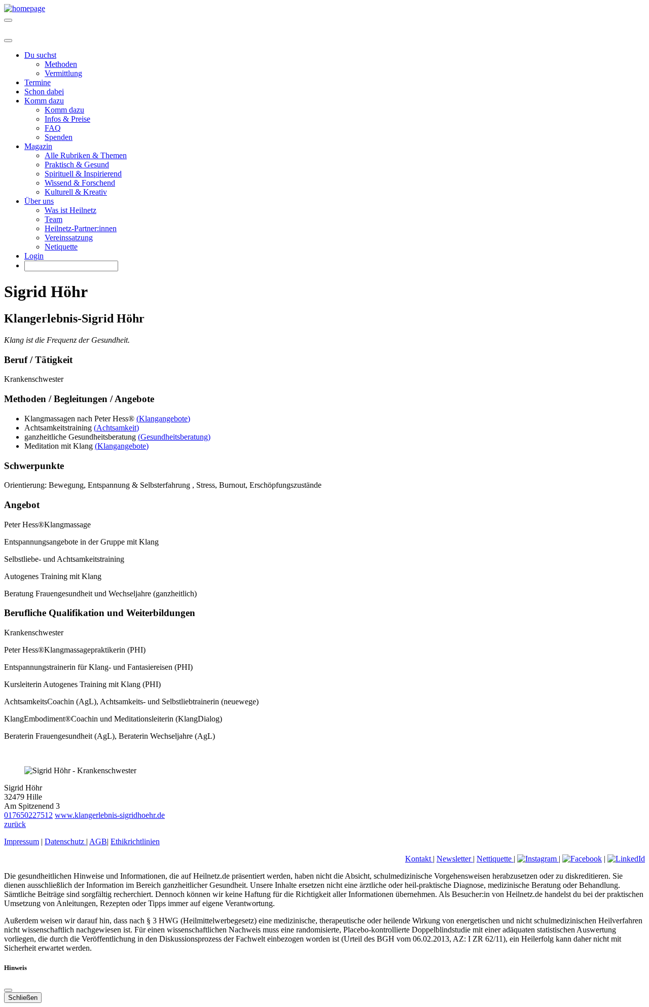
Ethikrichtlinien (135, 841)
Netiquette (61, 246)
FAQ (53, 128)
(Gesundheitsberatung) (174, 437)
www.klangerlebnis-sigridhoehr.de (110, 815)
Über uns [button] (39, 201)
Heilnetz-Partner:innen (81, 228)
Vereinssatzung (69, 237)
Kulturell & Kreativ (76, 192)
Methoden (61, 64)
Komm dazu (64, 109)
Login (34, 255)
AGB (98, 841)
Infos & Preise (67, 119)
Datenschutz (65, 841)
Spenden (59, 137)
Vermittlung (63, 73)
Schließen (23, 997)
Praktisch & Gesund (77, 164)
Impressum (21, 841)
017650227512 (28, 815)
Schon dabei (44, 91)
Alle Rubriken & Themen (86, 155)
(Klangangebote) (163, 418)
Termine (37, 82)
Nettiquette (495, 858)
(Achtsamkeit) (116, 427)
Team (53, 219)
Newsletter (455, 858)
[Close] (8, 40)
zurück (15, 824)
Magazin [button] (38, 146)
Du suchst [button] (40, 55)
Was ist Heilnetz (70, 210)
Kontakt (419, 858)
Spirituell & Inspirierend (83, 173)
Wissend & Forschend (80, 182)
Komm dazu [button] (44, 100)
